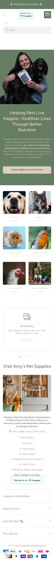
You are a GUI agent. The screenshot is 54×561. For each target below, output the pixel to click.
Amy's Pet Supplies (22, 545)
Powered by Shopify (38, 545)
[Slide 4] (35, 357)
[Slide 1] (19, 357)
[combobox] (27, 30)
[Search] (5, 30)
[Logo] (47, 14)
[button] (6, 22)
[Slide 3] (30, 357)
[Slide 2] (24, 357)
